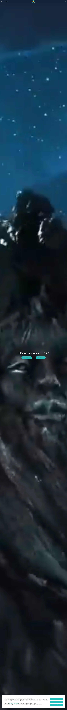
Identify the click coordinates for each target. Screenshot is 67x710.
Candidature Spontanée (27, 357)
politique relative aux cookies (13, 703)
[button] (65, 2)
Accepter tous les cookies (56, 698)
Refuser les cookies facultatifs (56, 701)
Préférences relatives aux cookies (56, 704)
